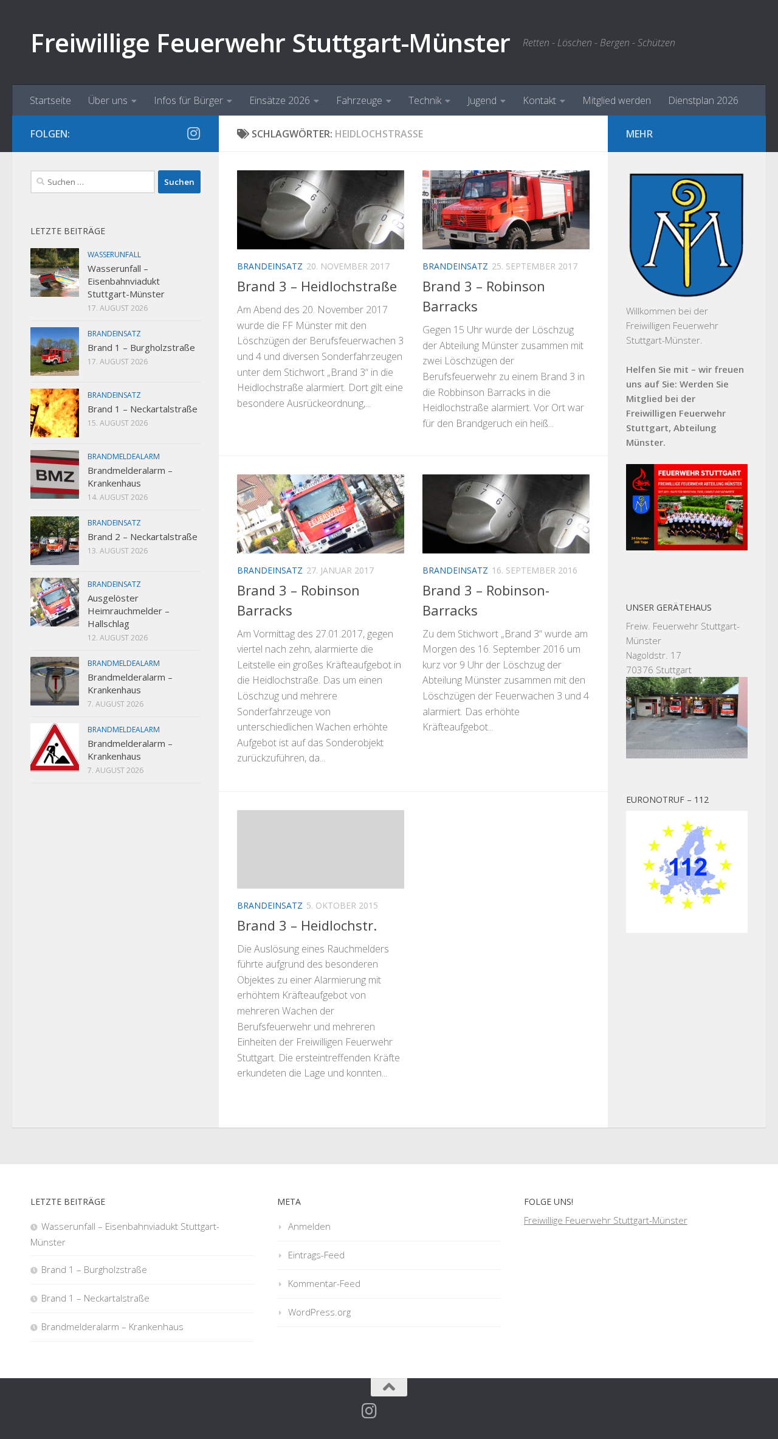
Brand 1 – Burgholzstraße (141, 347)
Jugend (482, 100)
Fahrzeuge (359, 100)
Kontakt (539, 100)
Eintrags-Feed (316, 1255)
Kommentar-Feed (324, 1283)
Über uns (108, 100)
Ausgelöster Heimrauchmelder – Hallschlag (129, 610)
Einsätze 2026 (279, 100)
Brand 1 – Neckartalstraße (143, 409)
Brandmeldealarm (124, 456)
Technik (424, 100)
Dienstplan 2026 (703, 100)
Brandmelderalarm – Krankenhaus (130, 476)
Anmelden (309, 1226)
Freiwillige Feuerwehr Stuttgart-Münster (270, 42)
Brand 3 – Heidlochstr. (307, 925)
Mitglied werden (616, 100)
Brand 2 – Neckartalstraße (143, 536)
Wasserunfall (114, 254)
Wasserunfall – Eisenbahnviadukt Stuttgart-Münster (126, 281)
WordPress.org (319, 1312)
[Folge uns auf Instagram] (193, 133)
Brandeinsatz (270, 266)
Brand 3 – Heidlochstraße (317, 286)
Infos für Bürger (188, 100)
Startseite (50, 100)
